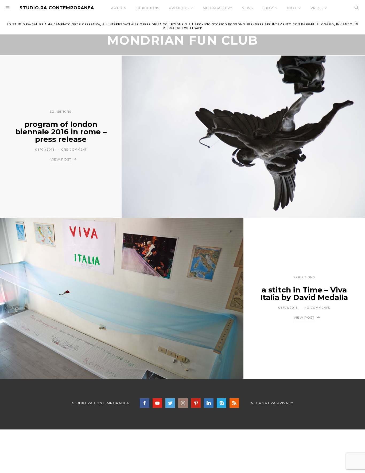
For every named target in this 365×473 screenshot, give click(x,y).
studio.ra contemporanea (57, 7)
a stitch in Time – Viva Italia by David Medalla (304, 293)
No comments (317, 308)
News (247, 8)
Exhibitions (147, 8)
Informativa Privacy (271, 403)
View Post (61, 159)
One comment (74, 149)
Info (291, 8)
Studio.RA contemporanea (100, 403)
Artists (118, 8)
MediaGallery (217, 8)
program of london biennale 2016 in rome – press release (61, 132)
